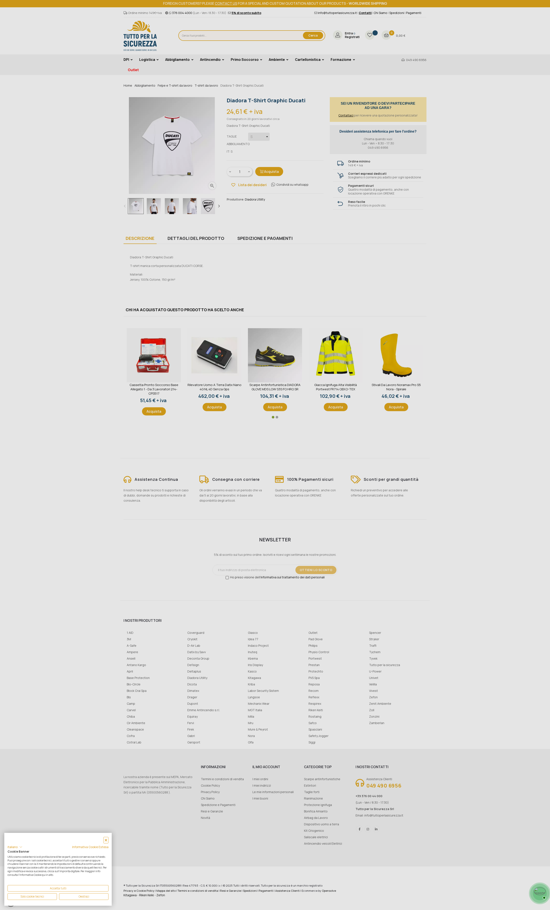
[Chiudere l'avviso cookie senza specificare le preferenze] (105, 840)
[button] (15, 847)
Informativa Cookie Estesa (90, 847)
